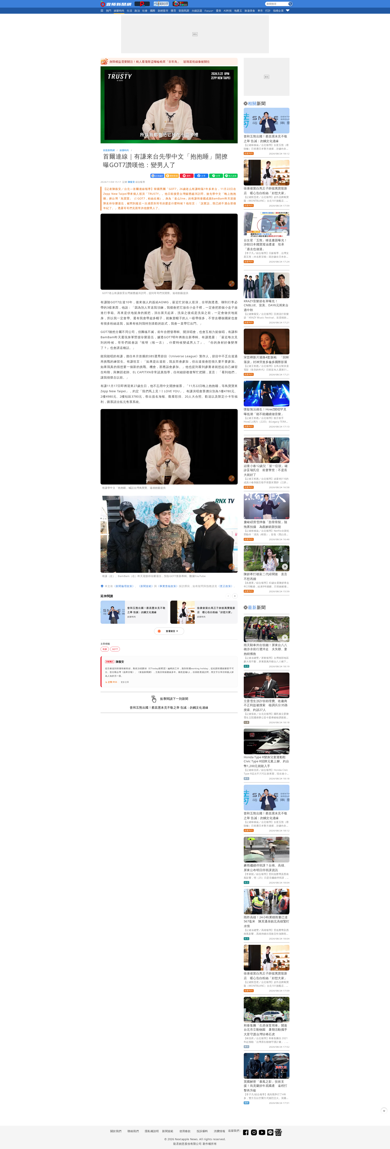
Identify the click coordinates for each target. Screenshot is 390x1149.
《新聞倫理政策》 (124, 586)
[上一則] (228, 596)
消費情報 (219, 1131)
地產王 (238, 10)
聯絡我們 (133, 1131)
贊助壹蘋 (171, 176)
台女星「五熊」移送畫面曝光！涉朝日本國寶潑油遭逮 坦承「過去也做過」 (265, 244)
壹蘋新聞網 (109, 150)
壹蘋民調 (184, 10)
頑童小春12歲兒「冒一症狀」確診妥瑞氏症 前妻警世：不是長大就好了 (266, 470)
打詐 (268, 10)
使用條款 (185, 1131)
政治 (137, 10)
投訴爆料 (202, 1131)
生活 (129, 10)
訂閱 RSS (112, 682)
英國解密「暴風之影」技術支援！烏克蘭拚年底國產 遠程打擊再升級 (265, 1085)
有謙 (105, 649)
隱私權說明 (151, 1131)
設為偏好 (156, 176)
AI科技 (228, 10)
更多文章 (125, 682)
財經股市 (163, 10)
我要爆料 (186, 176)
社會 (145, 10)
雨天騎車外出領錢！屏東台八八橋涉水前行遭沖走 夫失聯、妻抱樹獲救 (265, 649)
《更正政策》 (225, 586)
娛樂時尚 (119, 10)
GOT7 (115, 649)
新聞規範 (167, 1131)
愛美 (218, 10)
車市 (260, 10)
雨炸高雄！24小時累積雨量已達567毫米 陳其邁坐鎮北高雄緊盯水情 (266, 921)
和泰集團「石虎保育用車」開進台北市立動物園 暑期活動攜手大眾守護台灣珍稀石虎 (265, 1029)
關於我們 (116, 1131)
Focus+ (209, 10)
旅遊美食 (250, 10)
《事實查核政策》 (168, 586)
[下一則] (235, 596)
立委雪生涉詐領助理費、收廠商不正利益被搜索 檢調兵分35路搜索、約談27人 (266, 705)
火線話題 (197, 10)
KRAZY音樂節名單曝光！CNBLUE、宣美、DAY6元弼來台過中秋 (266, 305)
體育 (173, 10)
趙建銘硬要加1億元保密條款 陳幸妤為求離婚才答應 (144, 62)
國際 (152, 10)
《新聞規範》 (146, 586)
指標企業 (278, 10)
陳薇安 (131, 181)
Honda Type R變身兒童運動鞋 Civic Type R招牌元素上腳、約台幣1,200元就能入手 (266, 761)
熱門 (108, 10)
